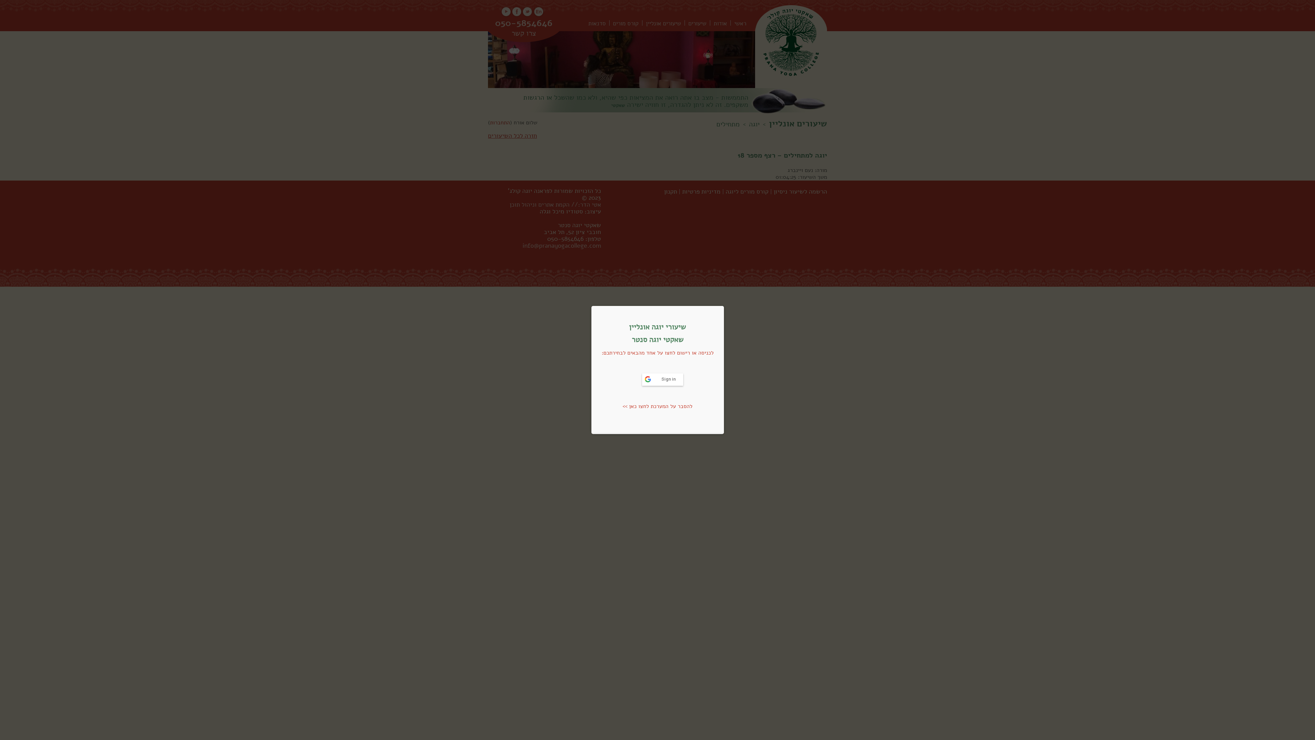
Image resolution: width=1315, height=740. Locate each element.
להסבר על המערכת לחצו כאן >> (657, 406)
